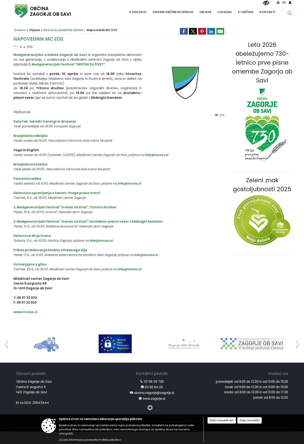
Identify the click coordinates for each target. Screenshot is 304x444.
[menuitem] (138, 11)
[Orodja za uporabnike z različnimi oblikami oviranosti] (266, 3)
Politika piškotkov (110, 440)
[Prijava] (290, 2)
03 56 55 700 (154, 381)
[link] (184, 31)
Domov (19, 30)
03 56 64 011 (154, 387)
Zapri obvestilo (249, 420)
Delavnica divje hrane (32, 236)
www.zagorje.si (154, 398)
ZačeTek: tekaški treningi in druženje (44, 121)
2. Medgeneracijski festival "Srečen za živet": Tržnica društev (64, 207)
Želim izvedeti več (222, 420)
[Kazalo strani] (278, 2)
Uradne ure (278, 373)
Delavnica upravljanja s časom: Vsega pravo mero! (56, 193)
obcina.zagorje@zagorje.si (154, 393)
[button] (7, 344)
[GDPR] (115, 343)
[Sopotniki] (47, 343)
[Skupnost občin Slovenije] (184, 343)
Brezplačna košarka (30, 164)
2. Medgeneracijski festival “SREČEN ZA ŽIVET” (66, 64)
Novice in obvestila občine (63, 30)
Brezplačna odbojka (30, 136)
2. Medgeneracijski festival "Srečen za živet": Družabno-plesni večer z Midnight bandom (88, 221)
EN (284, 3)
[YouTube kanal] (150, 407)
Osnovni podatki (30, 373)
